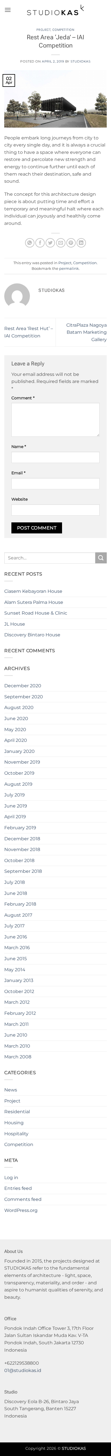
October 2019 (19, 773)
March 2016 (17, 947)
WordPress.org (21, 1210)
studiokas (81, 61)
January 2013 (18, 980)
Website (19, 499)
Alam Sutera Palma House (33, 602)
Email (18, 472)
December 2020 (22, 685)
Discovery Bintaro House (32, 634)
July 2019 (14, 795)
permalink (69, 268)
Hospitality (16, 1133)
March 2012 (17, 1002)
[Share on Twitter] (50, 242)
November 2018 (22, 849)
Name (18, 446)
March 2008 (17, 1056)
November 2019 (22, 762)
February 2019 (20, 827)
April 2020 (15, 740)
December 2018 (22, 838)
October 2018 (19, 860)
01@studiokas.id (22, 1370)
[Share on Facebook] (40, 242)
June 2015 (15, 958)
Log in (11, 1177)
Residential (17, 1111)
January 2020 (19, 751)
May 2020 (15, 729)
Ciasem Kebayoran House (33, 591)
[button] (7, 10)
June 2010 (15, 1035)
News (10, 1090)
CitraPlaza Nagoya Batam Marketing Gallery (86, 332)
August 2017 (18, 915)
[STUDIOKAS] (55, 10)
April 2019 (15, 816)
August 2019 (18, 784)
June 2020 (16, 718)
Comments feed (23, 1199)
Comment (22, 397)
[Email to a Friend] (60, 242)
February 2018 (20, 904)
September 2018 (23, 871)
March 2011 (16, 1024)
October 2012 (19, 991)
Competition (63, 30)
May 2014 (14, 969)
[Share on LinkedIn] (81, 242)
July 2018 (14, 882)
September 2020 (23, 696)
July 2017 (14, 926)
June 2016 (15, 937)
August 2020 (19, 707)
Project (43, 30)
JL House (14, 624)
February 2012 (20, 1013)
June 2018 (15, 893)
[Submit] (101, 557)
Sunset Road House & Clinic (35, 613)
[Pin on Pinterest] (71, 242)
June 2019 (15, 806)
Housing (14, 1122)
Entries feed (18, 1188)
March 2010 (17, 1046)
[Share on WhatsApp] (29, 242)
